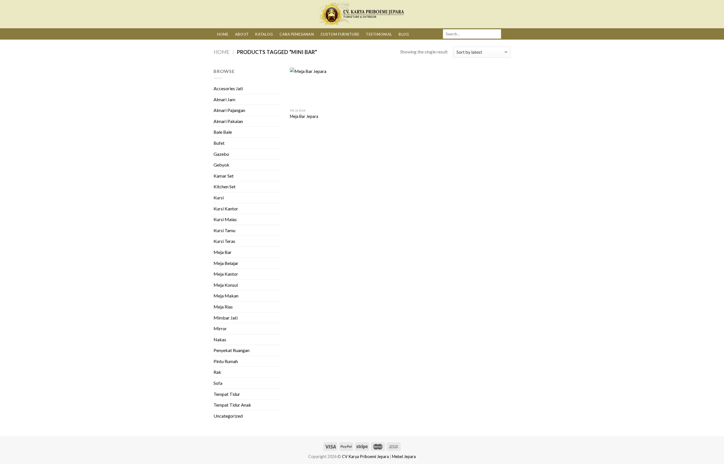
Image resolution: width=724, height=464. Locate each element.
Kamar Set (224, 175)
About (242, 34)
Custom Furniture (339, 34)
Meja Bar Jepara (304, 116)
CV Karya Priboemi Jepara (365, 456)
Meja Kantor (226, 274)
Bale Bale (223, 132)
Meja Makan (226, 295)
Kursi (219, 197)
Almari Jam (224, 99)
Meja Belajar (226, 263)
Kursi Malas (225, 219)
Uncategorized (228, 415)
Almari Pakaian (228, 121)
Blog (403, 34)
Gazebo (221, 154)
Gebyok (221, 164)
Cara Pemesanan (296, 34)
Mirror (220, 328)
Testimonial (379, 34)
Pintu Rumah (226, 361)
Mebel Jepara (404, 456)
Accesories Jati (228, 88)
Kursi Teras (224, 241)
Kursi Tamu (224, 230)
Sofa (218, 383)
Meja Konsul (226, 285)
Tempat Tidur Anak (232, 404)
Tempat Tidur (227, 394)
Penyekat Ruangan (231, 350)
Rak (217, 372)
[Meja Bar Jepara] (315, 87)
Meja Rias (223, 306)
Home (223, 34)
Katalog (264, 34)
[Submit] (505, 34)
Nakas (220, 339)
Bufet (219, 143)
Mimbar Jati (226, 317)
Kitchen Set (225, 186)
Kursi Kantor (226, 208)
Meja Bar (223, 252)
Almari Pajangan (229, 110)
